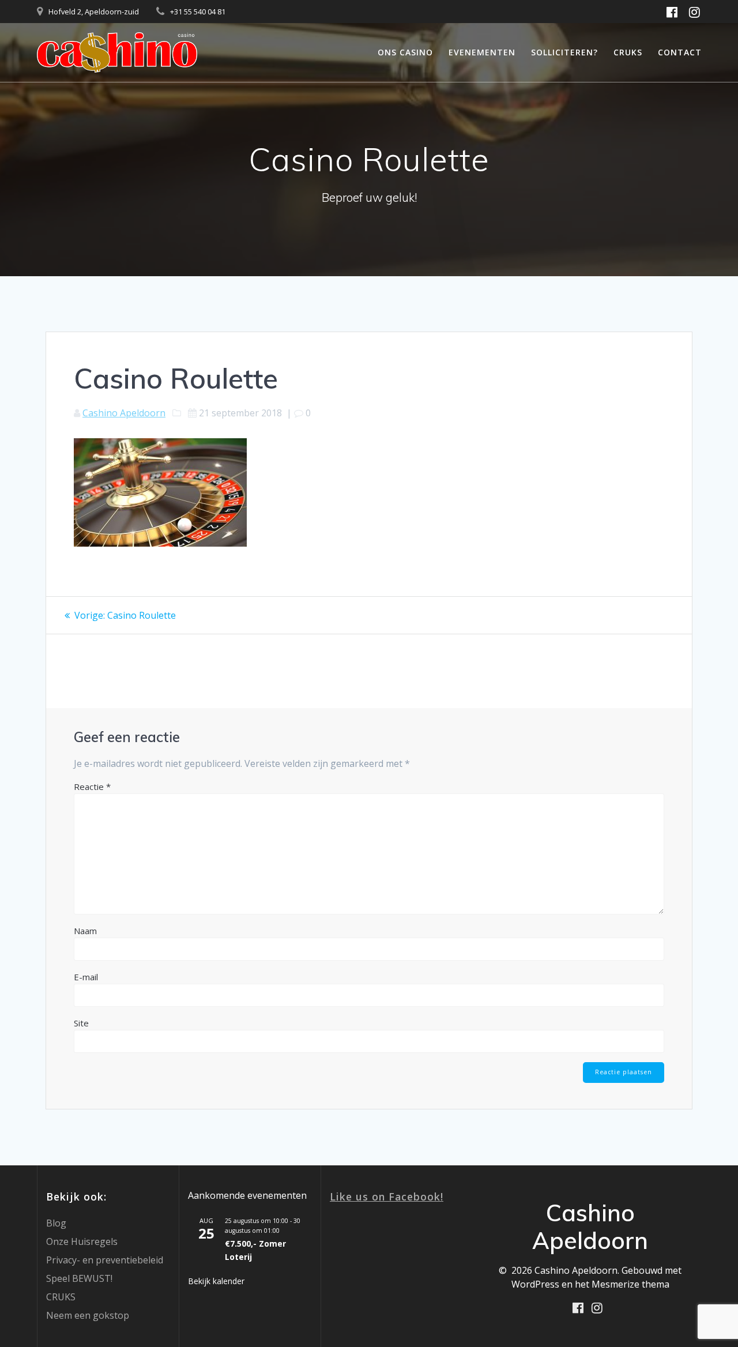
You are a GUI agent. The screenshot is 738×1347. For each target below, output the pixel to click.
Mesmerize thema (630, 1284)
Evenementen (482, 52)
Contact (680, 52)
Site (81, 1023)
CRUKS (627, 52)
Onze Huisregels (82, 1241)
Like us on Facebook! (386, 1196)
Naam (85, 930)
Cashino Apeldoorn (123, 413)
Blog (56, 1223)
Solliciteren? (564, 52)
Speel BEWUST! (79, 1278)
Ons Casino (405, 52)
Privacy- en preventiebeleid (104, 1260)
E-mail (86, 977)
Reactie (92, 786)
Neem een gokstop (87, 1315)
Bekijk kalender (216, 1280)
